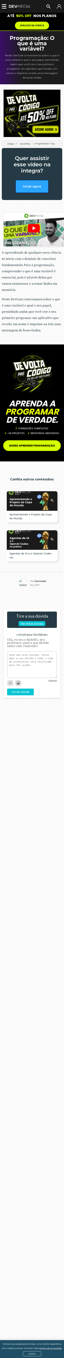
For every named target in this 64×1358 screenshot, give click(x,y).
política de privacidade (50, 1348)
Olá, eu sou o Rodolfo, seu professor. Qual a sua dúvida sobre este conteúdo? (28, 643)
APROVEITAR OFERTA (32, 25)
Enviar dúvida (20, 692)
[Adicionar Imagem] (18, 683)
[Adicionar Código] (10, 683)
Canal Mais (25, 144)
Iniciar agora (32, 186)
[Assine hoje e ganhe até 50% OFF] (32, 113)
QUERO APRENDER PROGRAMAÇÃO (32, 445)
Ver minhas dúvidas (32, 623)
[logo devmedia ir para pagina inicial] (19, 6)
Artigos (10, 144)
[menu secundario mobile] (3, 6)
